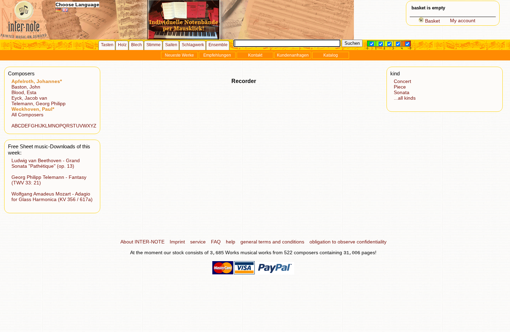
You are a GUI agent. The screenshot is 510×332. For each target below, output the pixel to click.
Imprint (177, 241)
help (230, 241)
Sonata (401, 92)
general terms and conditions (272, 241)
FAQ (216, 241)
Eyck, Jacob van (29, 98)
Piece (400, 87)
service (198, 241)
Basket (432, 21)
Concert (402, 81)
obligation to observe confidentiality (347, 241)
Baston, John (25, 87)
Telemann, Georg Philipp (38, 103)
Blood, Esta (23, 92)
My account (462, 20)
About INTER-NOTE (142, 241)
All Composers (27, 114)
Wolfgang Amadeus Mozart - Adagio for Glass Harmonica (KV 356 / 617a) (52, 196)
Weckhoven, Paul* (32, 109)
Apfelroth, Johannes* (36, 81)
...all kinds (405, 98)
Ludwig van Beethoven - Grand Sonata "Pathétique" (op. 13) (45, 163)
